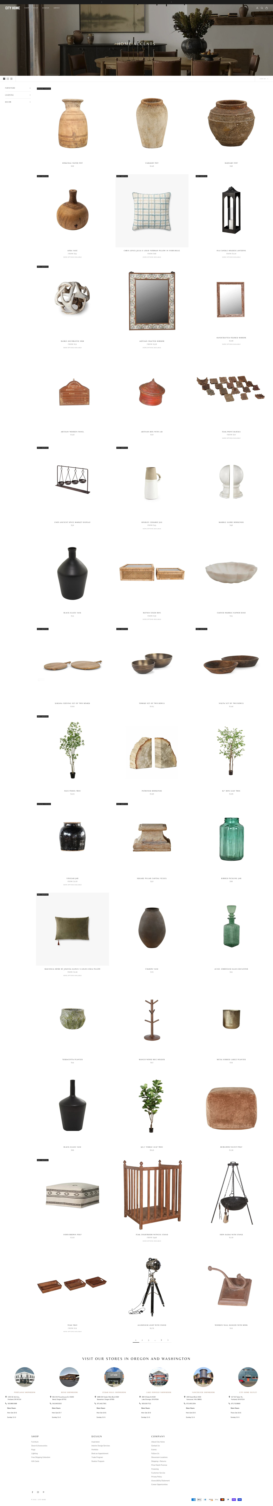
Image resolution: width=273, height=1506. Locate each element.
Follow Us (155, 1453)
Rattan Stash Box (152, 613)
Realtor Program (97, 1461)
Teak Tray (72, 1325)
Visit (35, 8)
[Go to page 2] (168, 1340)
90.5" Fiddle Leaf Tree (152, 1147)
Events (154, 1449)
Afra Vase (73, 250)
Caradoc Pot (152, 163)
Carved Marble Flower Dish (231, 613)
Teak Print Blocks (231, 432)
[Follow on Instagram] (38, 1492)
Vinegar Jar (73, 878)
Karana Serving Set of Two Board (72, 703)
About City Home (158, 1442)
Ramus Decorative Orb (72, 341)
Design (45, 8)
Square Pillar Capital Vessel (152, 878)
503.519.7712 (146, 1404)
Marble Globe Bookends (231, 522)
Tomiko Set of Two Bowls (152, 703)
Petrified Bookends (152, 791)
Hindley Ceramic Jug (152, 522)
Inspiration (95, 1442)
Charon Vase (151, 969)
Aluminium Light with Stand (152, 1325)
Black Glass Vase (72, 613)
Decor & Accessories (39, 1446)
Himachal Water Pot (72, 163)
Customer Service (158, 1473)
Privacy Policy (156, 1477)
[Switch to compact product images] (11, 79)
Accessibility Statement (160, 1480)
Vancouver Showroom (203, 1392)
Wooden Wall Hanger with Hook (231, 1325)
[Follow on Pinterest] (43, 1492)
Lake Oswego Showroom (159, 1392)
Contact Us (159, 2)
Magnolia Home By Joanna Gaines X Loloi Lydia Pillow (72, 969)
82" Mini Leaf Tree (231, 791)
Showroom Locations (159, 1457)
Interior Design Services (100, 1446)
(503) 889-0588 (148, 2)
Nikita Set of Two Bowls (231, 703)
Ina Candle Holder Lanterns (231, 250)
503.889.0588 (12, 1404)
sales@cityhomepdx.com (124, 2)
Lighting (34, 1453)
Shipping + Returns (158, 1461)
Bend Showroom (69, 1392)
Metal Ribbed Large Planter (231, 1059)
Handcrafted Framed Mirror (231, 338)
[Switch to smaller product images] (8, 79)
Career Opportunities (159, 1484)
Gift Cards (35, 1461)
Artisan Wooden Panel (72, 432)
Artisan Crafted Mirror (151, 341)
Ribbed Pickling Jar (231, 878)
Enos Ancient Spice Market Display (72, 522)
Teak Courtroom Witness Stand (152, 1234)
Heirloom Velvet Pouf (231, 1147)
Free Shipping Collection (40, 1457)
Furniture (34, 1442)
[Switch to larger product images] (4, 79)
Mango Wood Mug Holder (152, 1059)
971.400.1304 (191, 1404)
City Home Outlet (248, 1392)
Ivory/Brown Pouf (72, 1234)
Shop (26, 8)
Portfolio (94, 1449)
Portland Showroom (24, 1392)
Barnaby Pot (231, 163)
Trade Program (97, 1457)
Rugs (33, 1449)
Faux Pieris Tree (72, 791)
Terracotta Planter (72, 1059)
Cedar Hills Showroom (114, 1392)
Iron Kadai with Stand (231, 1234)
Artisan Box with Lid (152, 432)
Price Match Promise (159, 1465)
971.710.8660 (235, 1404)
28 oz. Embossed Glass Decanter (231, 969)
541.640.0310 (57, 1404)
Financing (155, 1469)
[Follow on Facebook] (32, 1492)
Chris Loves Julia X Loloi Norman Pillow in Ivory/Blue (152, 250)
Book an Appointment (99, 1453)
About (57, 8)
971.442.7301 (101, 1404)
